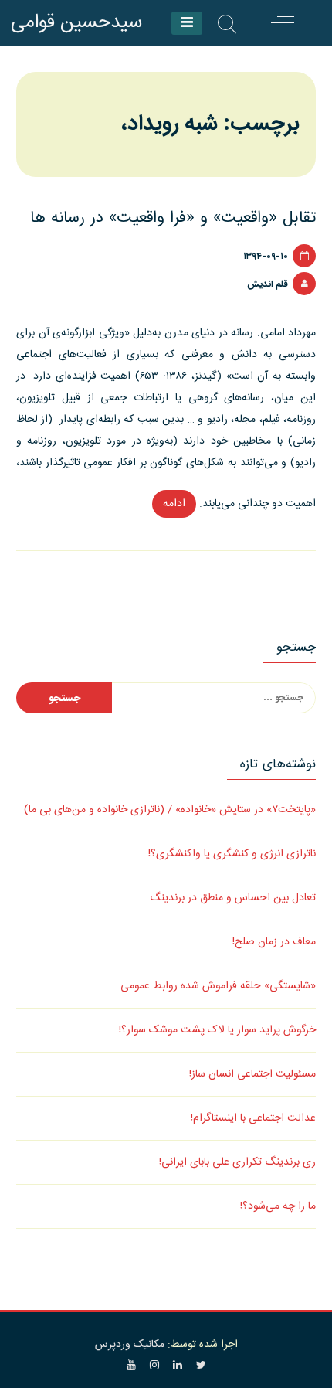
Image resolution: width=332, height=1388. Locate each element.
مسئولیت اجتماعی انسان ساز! (252, 1074)
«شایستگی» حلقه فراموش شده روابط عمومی (218, 986)
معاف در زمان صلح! (274, 942)
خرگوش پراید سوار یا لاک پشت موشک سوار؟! (217, 1030)
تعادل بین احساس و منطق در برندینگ (233, 898)
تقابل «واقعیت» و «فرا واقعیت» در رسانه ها (173, 218)
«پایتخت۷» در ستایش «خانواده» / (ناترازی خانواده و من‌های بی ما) (170, 810)
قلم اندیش (267, 284)
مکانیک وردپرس (129, 1344)
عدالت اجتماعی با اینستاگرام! (253, 1118)
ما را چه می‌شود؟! (278, 1206)
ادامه (168, 506)
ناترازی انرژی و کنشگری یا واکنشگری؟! (232, 854)
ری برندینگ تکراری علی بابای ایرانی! (237, 1162)
